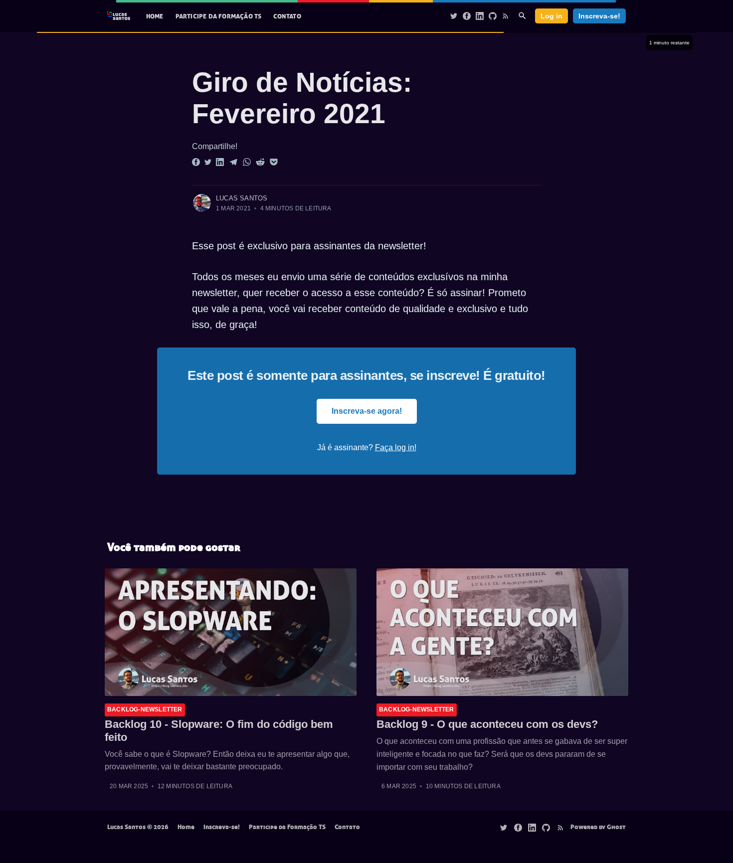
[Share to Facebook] (196, 161)
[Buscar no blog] (522, 15)
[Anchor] (172, 82)
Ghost (616, 827)
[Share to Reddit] (260, 161)
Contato (287, 16)
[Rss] (506, 15)
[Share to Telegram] (233, 161)
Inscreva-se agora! (367, 411)
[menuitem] (155, 16)
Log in (551, 16)
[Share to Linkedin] (220, 161)
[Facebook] (467, 15)
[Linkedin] (480, 15)
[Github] (493, 15)
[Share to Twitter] (208, 161)
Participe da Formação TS (219, 16)
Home (155, 16)
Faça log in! (395, 447)
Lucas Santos (241, 198)
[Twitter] (454, 15)
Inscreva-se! (599, 16)
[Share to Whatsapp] (246, 161)
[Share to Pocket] (273, 161)
